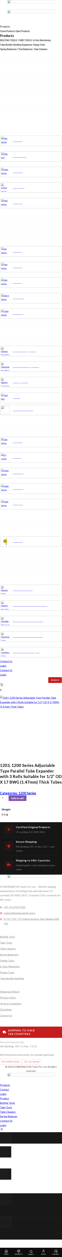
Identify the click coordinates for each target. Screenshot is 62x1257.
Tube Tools (6, 942)
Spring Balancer (8, 1116)
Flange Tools (7, 960)
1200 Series (27, 793)
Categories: (9, 793)
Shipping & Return (10, 991)
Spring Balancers (9, 954)
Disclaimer (6, 1009)
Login (3, 665)
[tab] (9, 40)
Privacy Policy (8, 997)
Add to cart (17, 798)
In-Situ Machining (10, 966)
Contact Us (6, 661)
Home (6, 1254)
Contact (55, 1254)
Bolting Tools (7, 936)
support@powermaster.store (19, 913)
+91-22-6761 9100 (14, 907)
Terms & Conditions (10, 1003)
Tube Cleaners (8, 948)
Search (55, 680)
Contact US (6, 1120)
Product (4, 1098)
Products (19, 1254)
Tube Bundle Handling (12, 978)
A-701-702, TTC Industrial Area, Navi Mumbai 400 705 (31, 921)
